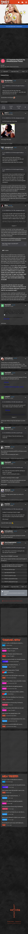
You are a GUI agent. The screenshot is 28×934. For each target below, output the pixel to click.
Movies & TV (10, 699)
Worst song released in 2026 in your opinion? (13, 817)
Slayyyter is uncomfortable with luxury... (12, 724)
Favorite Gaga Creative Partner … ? (11, 664)
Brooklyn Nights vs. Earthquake (10, 648)
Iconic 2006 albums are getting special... (12, 686)
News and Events (14, 66)
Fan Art (11, 704)
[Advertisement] (14, 42)
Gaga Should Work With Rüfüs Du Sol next (13, 708)
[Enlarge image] (8, 130)
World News (9, 645)
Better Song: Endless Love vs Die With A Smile (14, 681)
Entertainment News (14, 661)
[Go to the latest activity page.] (19, 2)
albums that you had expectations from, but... (14, 718)
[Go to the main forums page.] (22, 2)
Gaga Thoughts (11, 650)
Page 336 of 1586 (15, 71)
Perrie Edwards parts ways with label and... (13, 822)
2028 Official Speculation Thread (10, 670)
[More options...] (25, 81)
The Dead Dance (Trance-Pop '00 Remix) (12, 702)
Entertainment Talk (12, 683)
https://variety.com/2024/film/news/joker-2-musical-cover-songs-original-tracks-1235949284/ (13, 239)
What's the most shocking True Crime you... (13, 697)
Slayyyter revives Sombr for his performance (13, 659)
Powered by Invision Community (14, 923)
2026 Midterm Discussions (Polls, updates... (13, 691)
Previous (5, 71)
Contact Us (18, 921)
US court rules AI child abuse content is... (12, 643)
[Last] (26, 71)
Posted (9, 82)
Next (23, 71)
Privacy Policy (10, 921)
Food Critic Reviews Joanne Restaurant (12, 654)
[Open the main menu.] (26, 2)
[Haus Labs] (14, 14)
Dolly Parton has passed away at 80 (11, 713)
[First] (2, 71)
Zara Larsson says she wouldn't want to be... (13, 675)
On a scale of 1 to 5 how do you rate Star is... (13, 812)
